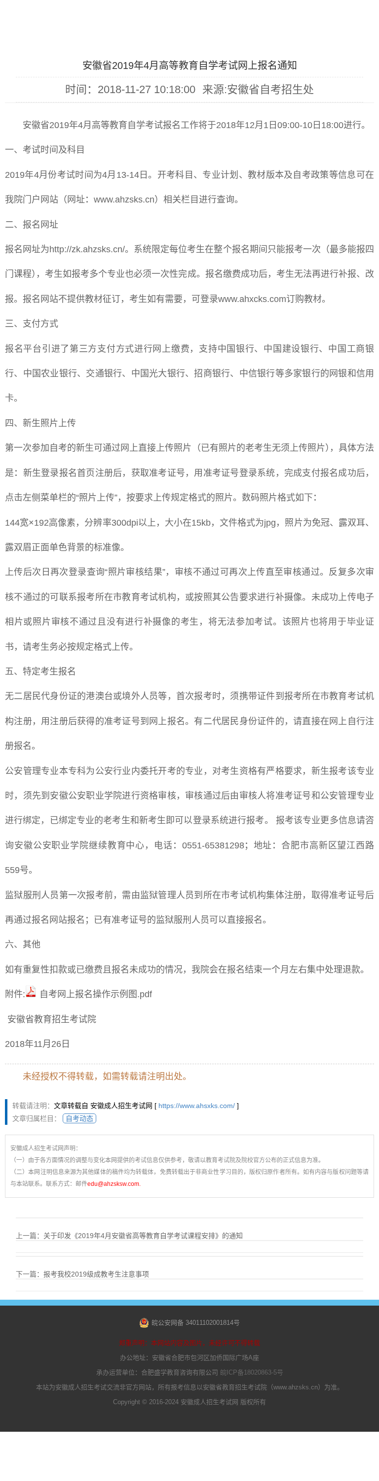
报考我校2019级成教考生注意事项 (96, 1274)
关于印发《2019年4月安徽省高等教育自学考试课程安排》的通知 (143, 1236)
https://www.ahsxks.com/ (196, 1106)
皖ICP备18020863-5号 (251, 1372)
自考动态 (79, 1118)
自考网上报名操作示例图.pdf (95, 994)
